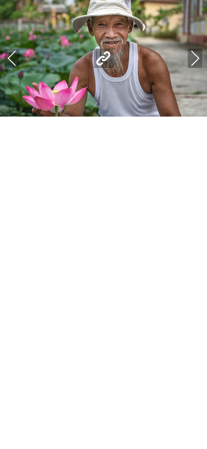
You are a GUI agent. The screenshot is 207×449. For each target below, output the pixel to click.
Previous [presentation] (12, 58)
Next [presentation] (195, 58)
